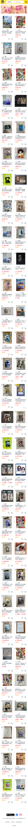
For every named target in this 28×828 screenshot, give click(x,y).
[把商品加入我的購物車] (12, 39)
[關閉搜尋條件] (14, 2)
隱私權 (12, 822)
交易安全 (14, 825)
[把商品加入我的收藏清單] (9, 39)
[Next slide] (12, 22)
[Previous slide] (2, 22)
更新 (24, 818)
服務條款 (7, 822)
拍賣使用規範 (19, 822)
